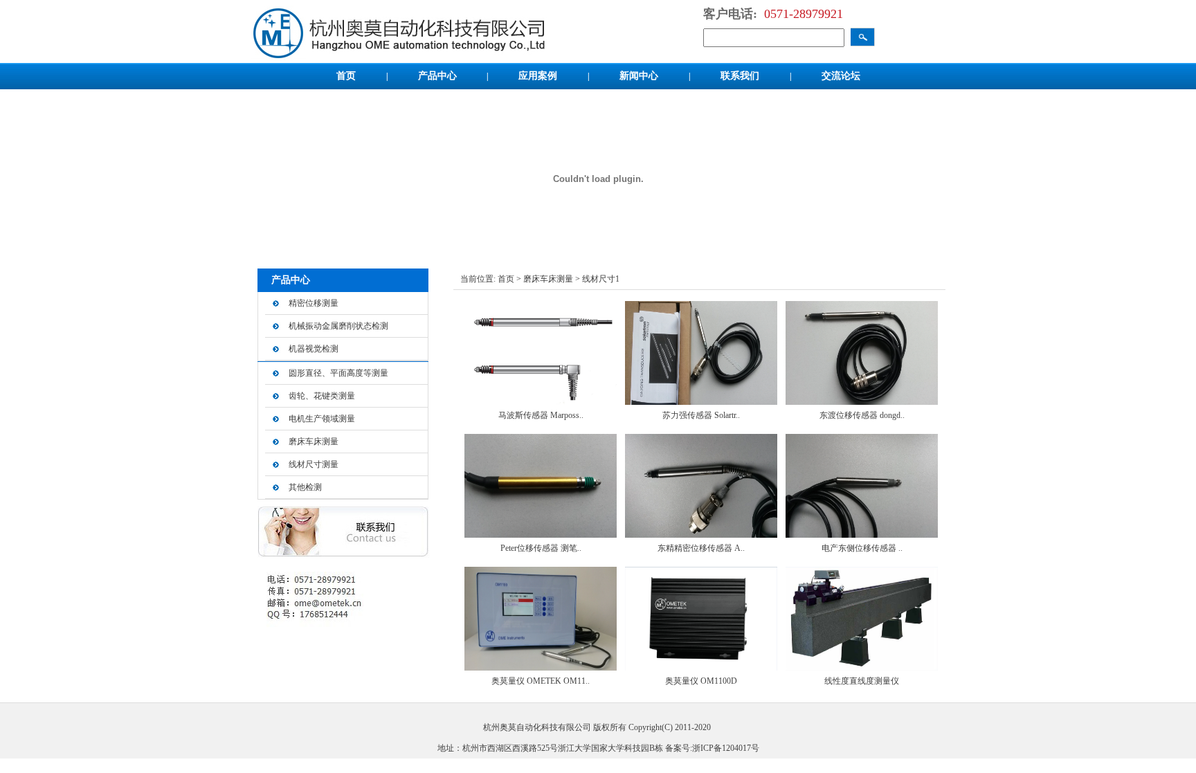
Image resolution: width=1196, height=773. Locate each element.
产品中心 (437, 76)
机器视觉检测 (313, 349)
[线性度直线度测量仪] (862, 668)
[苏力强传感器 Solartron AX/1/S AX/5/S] (701, 402)
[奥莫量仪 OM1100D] (701, 668)
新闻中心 (640, 76)
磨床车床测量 (313, 441)
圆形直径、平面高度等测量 (338, 373)
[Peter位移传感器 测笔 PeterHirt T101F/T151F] (540, 535)
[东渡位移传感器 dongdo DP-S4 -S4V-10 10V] (862, 402)
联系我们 (741, 76)
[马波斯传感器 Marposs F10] (540, 402)
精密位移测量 (313, 303)
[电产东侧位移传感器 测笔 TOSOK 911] (862, 535)
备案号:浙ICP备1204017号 (712, 748)
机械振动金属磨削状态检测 (338, 326)
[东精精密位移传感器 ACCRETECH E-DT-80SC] (701, 535)
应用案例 (539, 76)
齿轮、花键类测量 (322, 396)
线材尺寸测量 (313, 464)
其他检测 (305, 487)
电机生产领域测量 (322, 419)
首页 (347, 76)
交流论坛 (841, 76)
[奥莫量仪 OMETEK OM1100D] (540, 668)
